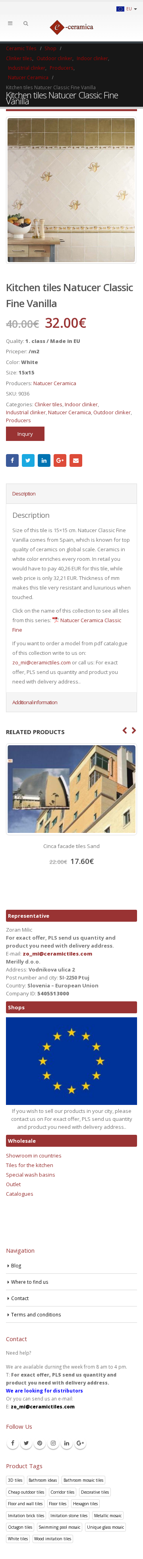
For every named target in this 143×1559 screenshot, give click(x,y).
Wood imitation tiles (52, 1538)
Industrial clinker (26, 412)
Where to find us (29, 1282)
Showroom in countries (34, 1155)
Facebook (12, 460)
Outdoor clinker (112, 412)
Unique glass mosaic (105, 1527)
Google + (60, 460)
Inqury (25, 433)
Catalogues (19, 1193)
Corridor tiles (62, 1492)
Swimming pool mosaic (59, 1527)
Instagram (53, 1443)
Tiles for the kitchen (29, 1165)
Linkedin (67, 1443)
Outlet (13, 1184)
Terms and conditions (36, 1314)
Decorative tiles (95, 1492)
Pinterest (40, 1443)
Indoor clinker (81, 404)
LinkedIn (44, 460)
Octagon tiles (20, 1527)
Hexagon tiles (85, 1503)
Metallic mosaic (108, 1515)
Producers (18, 420)
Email (76, 460)
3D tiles (15, 1480)
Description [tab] (23, 493)
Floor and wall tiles (25, 1503)
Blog (16, 1265)
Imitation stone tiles (68, 1515)
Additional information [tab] (34, 702)
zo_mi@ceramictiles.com (41, 662)
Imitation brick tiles (26, 1515)
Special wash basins (30, 1174)
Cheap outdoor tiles (26, 1492)
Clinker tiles (48, 404)
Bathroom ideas (43, 1480)
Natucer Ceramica (54, 383)
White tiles (18, 1538)
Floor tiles (57, 1503)
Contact (20, 1298)
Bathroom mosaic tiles (83, 1480)
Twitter (28, 460)
